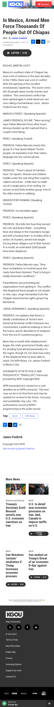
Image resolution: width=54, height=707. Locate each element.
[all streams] (50, 703)
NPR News (30, 416)
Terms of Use (12, 640)
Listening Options (13, 664)
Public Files (11, 652)
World (15, 416)
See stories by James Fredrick (19, 448)
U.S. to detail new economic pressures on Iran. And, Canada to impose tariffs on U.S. (38, 514)
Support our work (13, 670)
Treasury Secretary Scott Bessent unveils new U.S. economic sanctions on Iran (15, 514)
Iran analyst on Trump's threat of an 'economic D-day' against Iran (39, 562)
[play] (4, 703)
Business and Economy (15, 500)
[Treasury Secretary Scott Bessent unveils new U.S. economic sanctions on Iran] (16, 489)
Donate (45, 4)
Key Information (13, 646)
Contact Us (11, 677)
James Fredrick (19, 38)
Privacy (9, 658)
